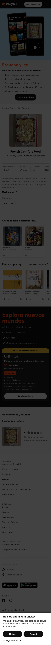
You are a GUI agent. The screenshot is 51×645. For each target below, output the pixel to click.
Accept (33, 634)
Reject (12, 634)
